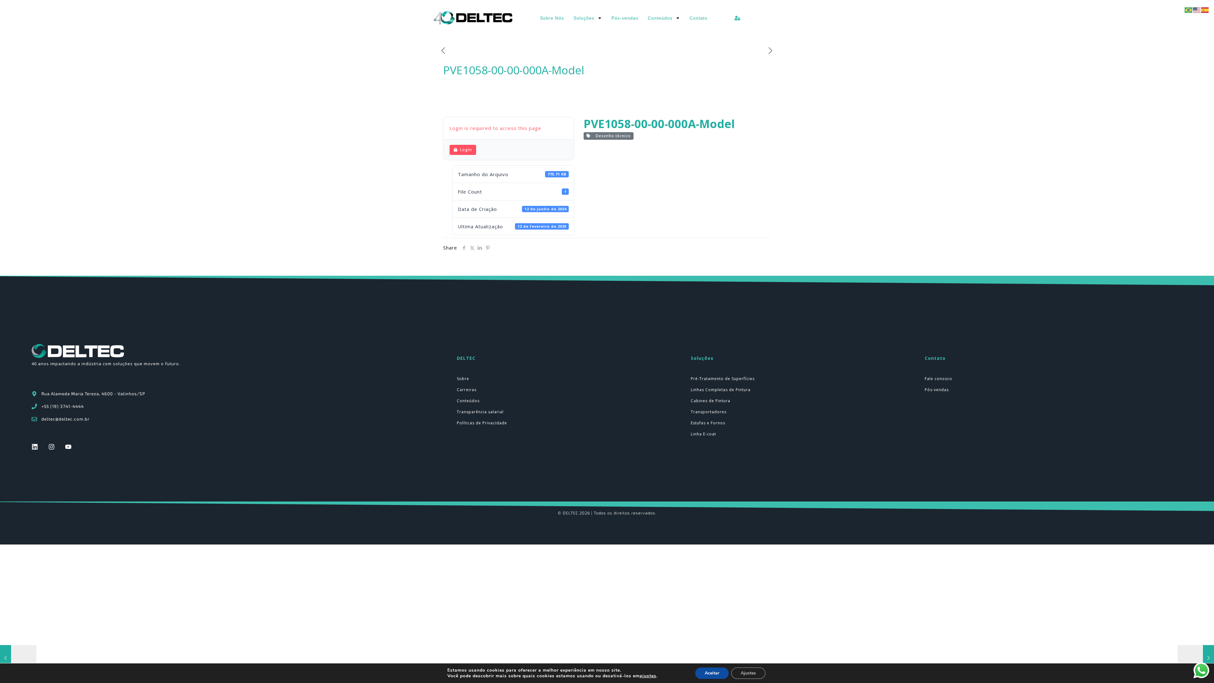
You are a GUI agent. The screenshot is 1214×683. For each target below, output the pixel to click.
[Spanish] (1205, 9)
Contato (699, 18)
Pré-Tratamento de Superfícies (723, 378)
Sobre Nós (552, 18)
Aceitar (712, 673)
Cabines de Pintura (710, 400)
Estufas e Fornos (708, 423)
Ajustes (748, 673)
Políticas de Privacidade (482, 423)
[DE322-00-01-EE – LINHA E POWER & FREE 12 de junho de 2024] (18, 657)
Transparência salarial (480, 412)
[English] (1197, 9)
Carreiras (466, 389)
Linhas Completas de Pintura (721, 389)
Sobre (463, 378)
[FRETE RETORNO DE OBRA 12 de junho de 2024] (1196, 657)
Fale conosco (938, 378)
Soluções (583, 18)
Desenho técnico (612, 135)
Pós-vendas (624, 18)
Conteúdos (660, 18)
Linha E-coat (703, 434)
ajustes (648, 676)
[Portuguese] (1189, 9)
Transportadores (709, 412)
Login (466, 149)
